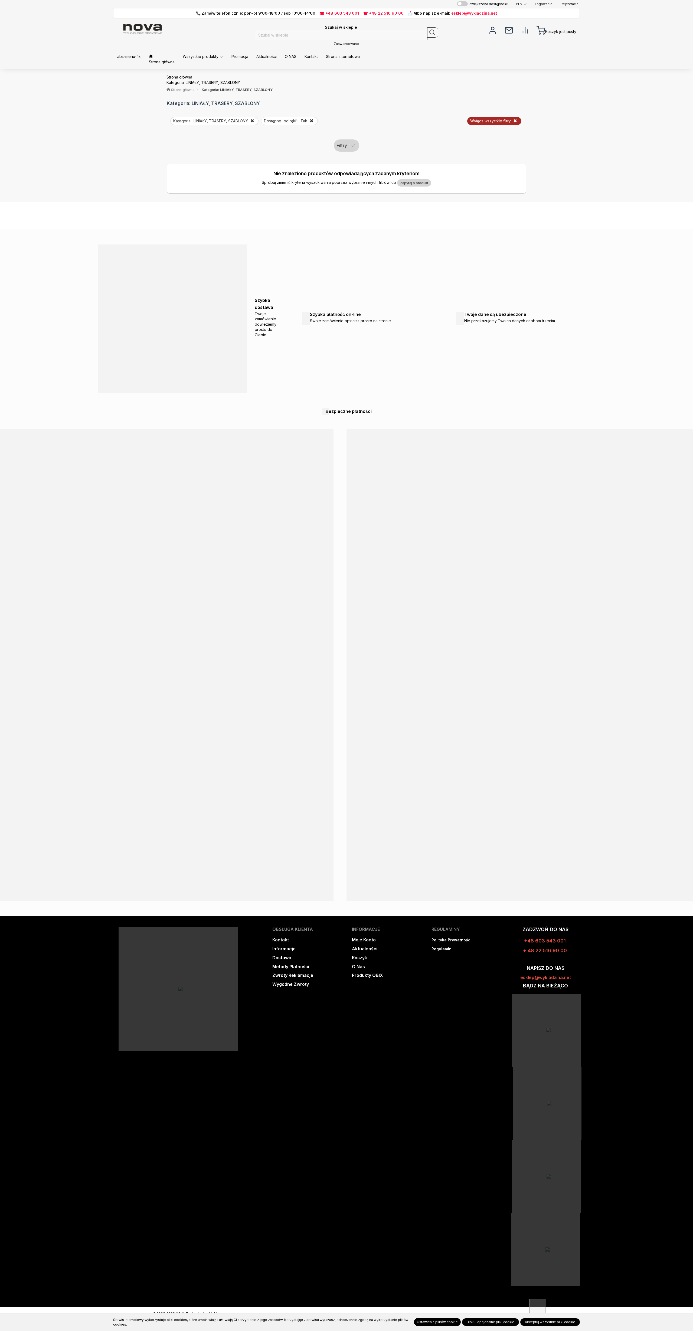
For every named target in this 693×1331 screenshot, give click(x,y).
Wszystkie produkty (201, 56)
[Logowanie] (493, 30)
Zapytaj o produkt (414, 183)
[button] (521, 4)
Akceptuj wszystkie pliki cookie (550, 1322)
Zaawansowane (346, 44)
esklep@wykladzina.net (474, 13)
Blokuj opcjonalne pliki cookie (490, 1322)
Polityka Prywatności (452, 940)
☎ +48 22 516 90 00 (383, 13)
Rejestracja (569, 4)
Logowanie (544, 4)
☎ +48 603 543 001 (339, 13)
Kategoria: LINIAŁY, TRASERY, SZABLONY (237, 90)
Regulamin (442, 949)
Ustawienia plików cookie (437, 1322)
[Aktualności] (509, 30)
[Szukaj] (432, 32)
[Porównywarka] (525, 30)
